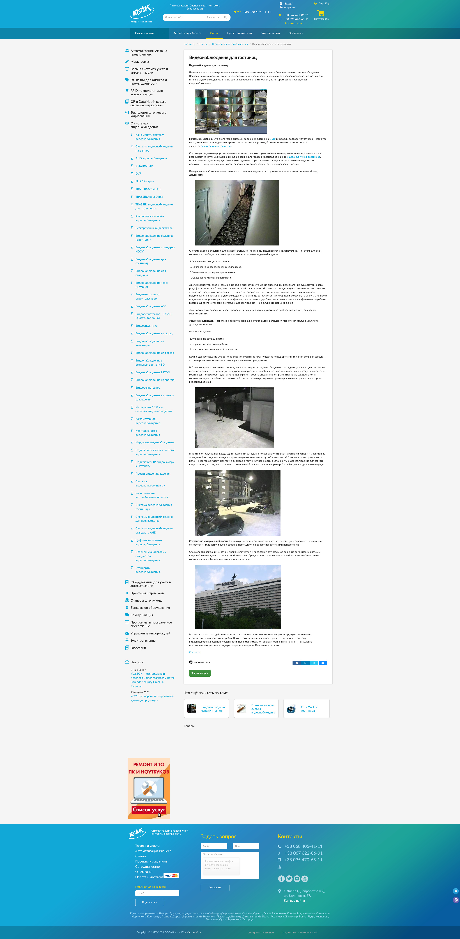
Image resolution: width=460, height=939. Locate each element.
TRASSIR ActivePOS (148, 189)
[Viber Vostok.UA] (456, 900)
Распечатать (202, 662)
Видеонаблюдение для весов (154, 352)
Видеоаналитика (146, 325)
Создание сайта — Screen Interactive (299, 932)
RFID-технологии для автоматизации (144, 92)
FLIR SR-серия (144, 181)
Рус (316, 3)
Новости (137, 662)
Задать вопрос (199, 673)
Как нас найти (294, 900)
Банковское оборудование (147, 607)
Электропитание (143, 640)
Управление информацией (147, 633)
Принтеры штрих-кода (148, 593)
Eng (327, 3)
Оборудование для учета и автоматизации (150, 584)
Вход (287, 3)
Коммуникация (139, 615)
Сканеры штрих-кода (146, 600)
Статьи (214, 33)
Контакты (194, 652)
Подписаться (149, 902)
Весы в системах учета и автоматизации (149, 71)
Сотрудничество (270, 33)
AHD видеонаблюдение (151, 158)
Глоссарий (138, 648)
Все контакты (293, 23)
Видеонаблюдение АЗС (151, 306)
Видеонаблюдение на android (154, 380)
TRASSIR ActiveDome (149, 196)
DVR (272, 139)
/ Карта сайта (192, 932)
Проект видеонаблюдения (152, 473)
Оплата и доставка (149, 877)
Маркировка (137, 61)
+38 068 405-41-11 (303, 846)
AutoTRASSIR (144, 166)
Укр (321, 3)
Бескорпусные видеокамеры (154, 228)
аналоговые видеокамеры (216, 146)
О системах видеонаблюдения (141, 125)
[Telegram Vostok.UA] (456, 891)
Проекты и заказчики (239, 33)
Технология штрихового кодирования (145, 114)
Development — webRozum (261, 933)
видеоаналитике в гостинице (303, 157)
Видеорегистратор (147, 387)
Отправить (215, 887)
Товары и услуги (144, 33)
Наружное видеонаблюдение (154, 442)
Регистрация (287, 7)
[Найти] (225, 17)
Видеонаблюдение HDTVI (152, 372)
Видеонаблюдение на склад (153, 333)
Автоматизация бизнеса (187, 33)
